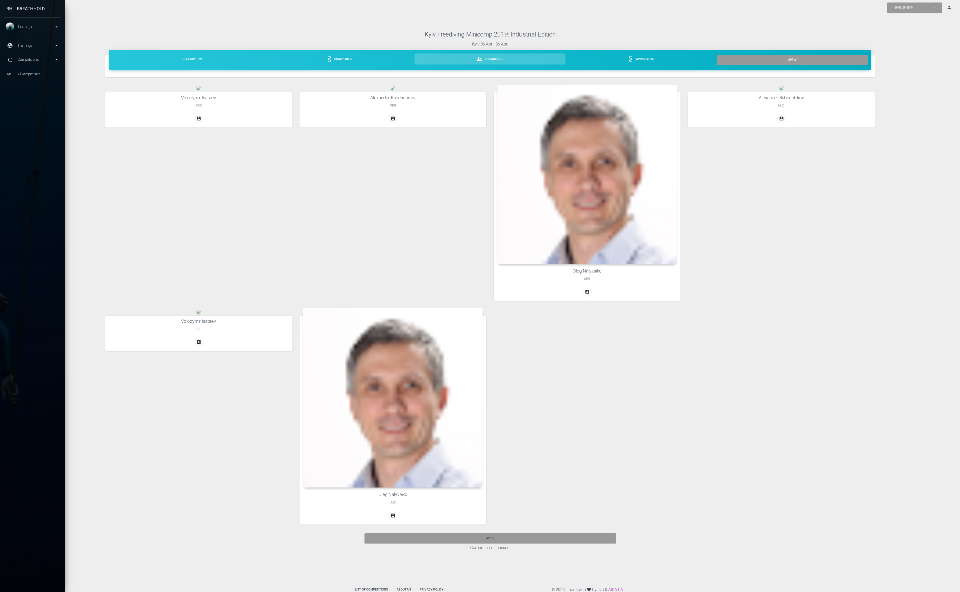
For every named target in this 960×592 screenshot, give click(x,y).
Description (188, 59)
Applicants (641, 59)
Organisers (490, 59)
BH (9, 8)
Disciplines (339, 59)
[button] (914, 7)
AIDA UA (615, 589)
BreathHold (31, 8)
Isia (601, 589)
